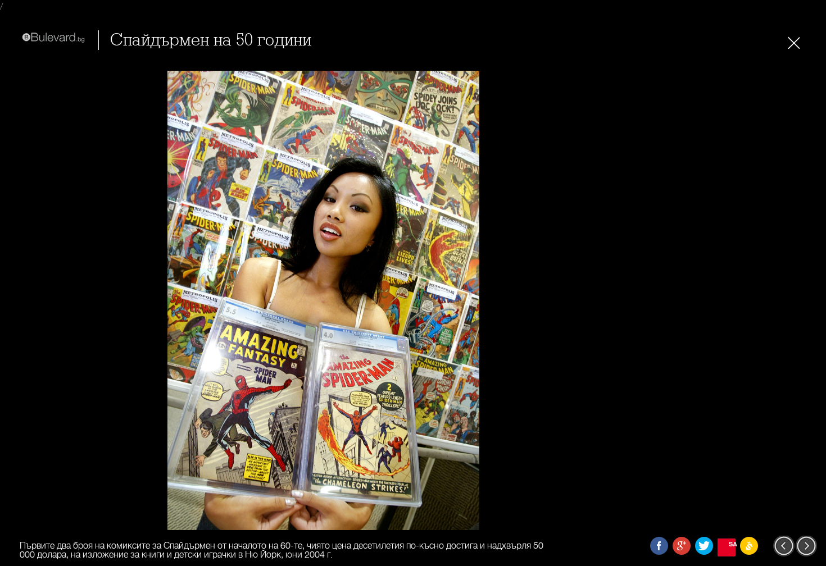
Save (732, 544)
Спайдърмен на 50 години (210, 40)
